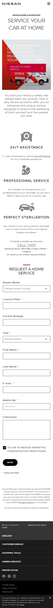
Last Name (10, 366)
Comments (10, 417)
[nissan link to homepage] (11, 4)
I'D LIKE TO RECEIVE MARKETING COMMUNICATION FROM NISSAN (26, 449)
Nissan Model (11, 282)
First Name (10, 350)
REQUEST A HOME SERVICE (20, 68)
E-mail (7, 383)
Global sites (8, 585)
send (10, 462)
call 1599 (26, 245)
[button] (48, 3)
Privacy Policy (26, 502)
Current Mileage (13, 316)
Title (6, 333)
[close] (50, 598)
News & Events (9, 588)
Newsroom (7, 592)
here (22, 605)
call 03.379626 (42, 156)
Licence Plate (12, 299)
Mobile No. (10, 400)
